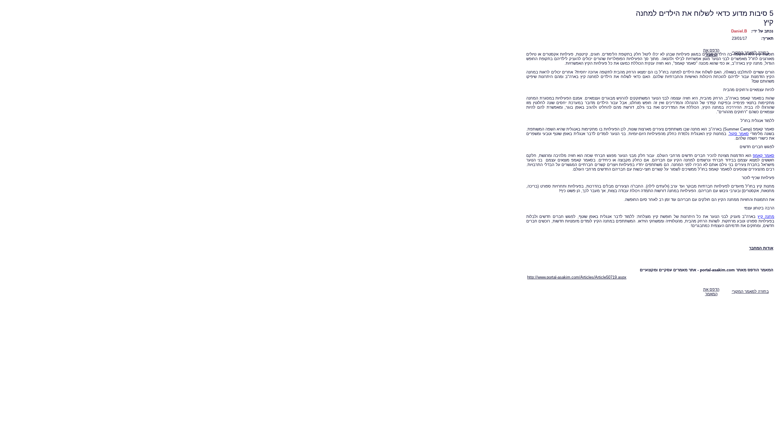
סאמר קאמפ (763, 155)
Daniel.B (739, 31)
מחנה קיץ (766, 216)
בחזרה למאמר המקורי (750, 291)
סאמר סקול (739, 133)
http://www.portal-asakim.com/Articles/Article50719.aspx (576, 277)
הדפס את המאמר (711, 291)
